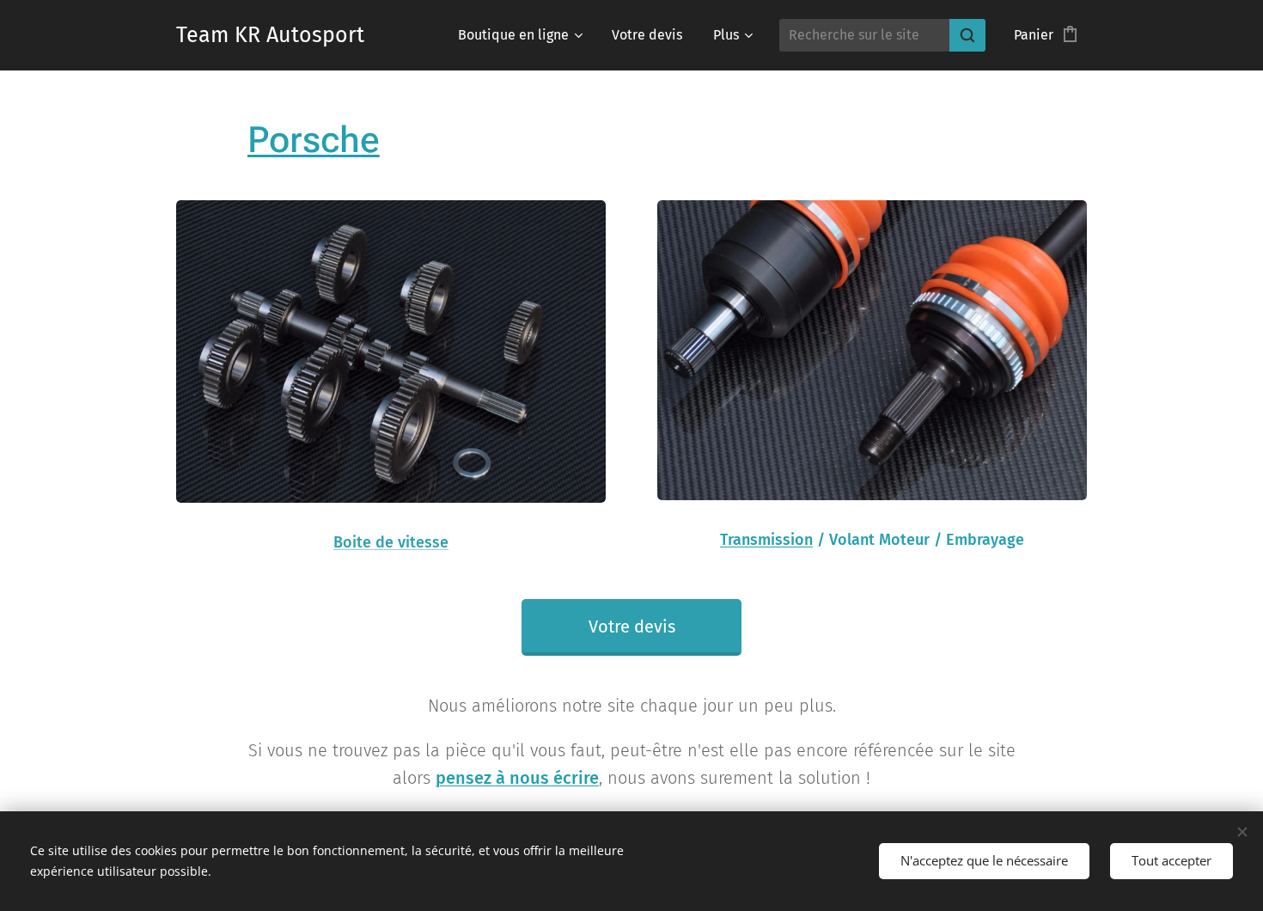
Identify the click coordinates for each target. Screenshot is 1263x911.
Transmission (766, 539)
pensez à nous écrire (517, 777)
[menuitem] (519, 35)
